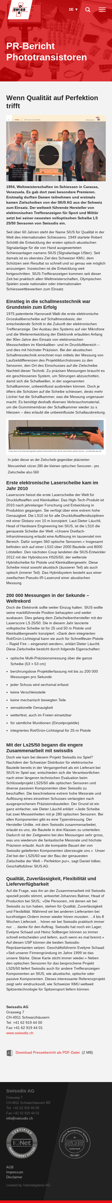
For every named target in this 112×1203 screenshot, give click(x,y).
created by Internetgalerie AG (28, 1185)
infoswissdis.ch (19, 1118)
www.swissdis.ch (19, 1033)
